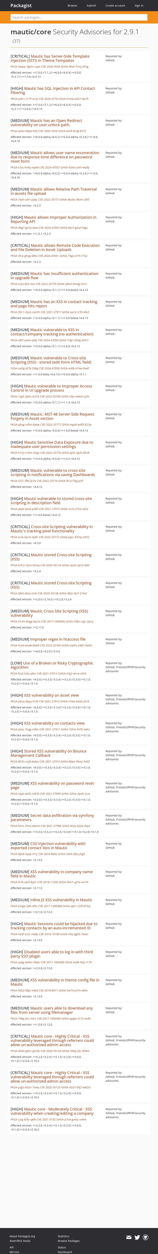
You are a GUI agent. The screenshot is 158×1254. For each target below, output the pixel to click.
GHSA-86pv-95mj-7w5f (75, 761)
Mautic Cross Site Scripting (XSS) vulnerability (49, 613)
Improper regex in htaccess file (58, 639)
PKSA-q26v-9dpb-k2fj (24, 131)
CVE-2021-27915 (49, 509)
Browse (72, 5)
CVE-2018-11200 (47, 882)
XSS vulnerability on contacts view (54, 723)
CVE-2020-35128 (48, 593)
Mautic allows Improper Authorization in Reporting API (53, 219)
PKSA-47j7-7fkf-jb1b (23, 481)
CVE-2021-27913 (47, 673)
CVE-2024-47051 (48, 256)
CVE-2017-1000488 (50, 906)
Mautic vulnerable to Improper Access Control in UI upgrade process (51, 388)
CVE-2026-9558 (50, 66)
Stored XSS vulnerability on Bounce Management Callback (49, 753)
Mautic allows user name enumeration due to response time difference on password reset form (55, 157)
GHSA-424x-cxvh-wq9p (75, 167)
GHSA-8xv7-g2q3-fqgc (74, 227)
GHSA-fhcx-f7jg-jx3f (70, 481)
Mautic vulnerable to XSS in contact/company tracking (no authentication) (52, 332)
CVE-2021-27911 (50, 729)
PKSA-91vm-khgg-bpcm (25, 621)
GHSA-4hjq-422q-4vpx (76, 826)
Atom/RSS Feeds (20, 1241)
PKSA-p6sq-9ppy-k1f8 (24, 701)
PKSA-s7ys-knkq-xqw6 (25, 167)
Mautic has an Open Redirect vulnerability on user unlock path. (46, 122)
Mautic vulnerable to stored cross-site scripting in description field (51, 500)
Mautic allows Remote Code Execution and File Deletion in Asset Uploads (55, 247)
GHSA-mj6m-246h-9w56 (76, 645)
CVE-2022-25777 (50, 424)
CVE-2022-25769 (50, 645)
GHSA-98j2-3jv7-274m (73, 593)
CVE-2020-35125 (50, 1087)
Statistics (63, 1236)
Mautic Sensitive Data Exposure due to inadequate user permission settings (52, 444)
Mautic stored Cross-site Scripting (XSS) (51, 557)
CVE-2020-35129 (50, 565)
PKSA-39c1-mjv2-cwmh (25, 312)
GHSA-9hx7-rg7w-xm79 (73, 882)
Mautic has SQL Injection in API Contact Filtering (53, 90)
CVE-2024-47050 (48, 340)
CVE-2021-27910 (50, 761)
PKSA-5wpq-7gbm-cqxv (25, 66)
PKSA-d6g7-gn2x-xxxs (24, 227)
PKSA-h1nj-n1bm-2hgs (25, 452)
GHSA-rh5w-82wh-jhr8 (74, 701)
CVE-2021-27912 (49, 701)
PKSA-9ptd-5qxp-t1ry (24, 854)
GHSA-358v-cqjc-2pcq (79, 621)
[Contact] (129, 1237)
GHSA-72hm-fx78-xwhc (75, 729)
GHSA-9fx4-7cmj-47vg (74, 66)
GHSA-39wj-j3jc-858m (76, 1051)
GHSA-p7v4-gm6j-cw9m (71, 1119)
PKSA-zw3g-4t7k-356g (24, 368)
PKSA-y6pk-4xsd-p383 (24, 509)
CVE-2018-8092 (47, 854)
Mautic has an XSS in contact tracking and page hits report (54, 303)
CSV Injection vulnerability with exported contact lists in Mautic (48, 845)
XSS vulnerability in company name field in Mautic (52, 874)
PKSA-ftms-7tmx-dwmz (25, 826)
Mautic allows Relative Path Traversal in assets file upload (54, 191)
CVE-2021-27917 (51, 312)
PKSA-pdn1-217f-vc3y (24, 99)
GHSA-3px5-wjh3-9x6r (76, 565)
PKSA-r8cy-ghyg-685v (24, 256)
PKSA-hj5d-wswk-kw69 (25, 645)
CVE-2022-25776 (50, 452)
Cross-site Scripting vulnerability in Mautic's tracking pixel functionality (52, 528)
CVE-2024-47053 (49, 227)
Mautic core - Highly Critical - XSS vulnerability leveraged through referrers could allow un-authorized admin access (52, 1040)
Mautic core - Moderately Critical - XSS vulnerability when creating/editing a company (52, 1111)
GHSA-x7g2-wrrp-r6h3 (72, 673)
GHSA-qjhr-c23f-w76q (76, 906)
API (12, 1247)
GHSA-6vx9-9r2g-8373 (72, 131)
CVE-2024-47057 (49, 167)
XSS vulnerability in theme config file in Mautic (55, 982)
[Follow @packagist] (137, 1237)
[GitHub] (145, 1237)
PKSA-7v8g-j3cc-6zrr (23, 1018)
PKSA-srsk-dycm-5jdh (24, 537)
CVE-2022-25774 (47, 481)
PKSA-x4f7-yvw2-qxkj (24, 340)
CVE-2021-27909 (50, 793)
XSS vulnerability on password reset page (52, 785)
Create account (115, 5)
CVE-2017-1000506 (53, 621)
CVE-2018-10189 (49, 934)
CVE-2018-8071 (48, 990)
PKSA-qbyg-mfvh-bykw (25, 424)
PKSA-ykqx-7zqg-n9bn (25, 729)
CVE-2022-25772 (49, 537)
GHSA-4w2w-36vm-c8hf (74, 199)
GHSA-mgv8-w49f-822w (77, 424)
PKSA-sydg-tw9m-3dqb (25, 962)
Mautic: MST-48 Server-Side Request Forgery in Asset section (52, 416)
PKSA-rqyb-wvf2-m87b (25, 793)
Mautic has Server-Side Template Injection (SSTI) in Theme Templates (50, 58)
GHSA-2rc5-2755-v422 (74, 509)
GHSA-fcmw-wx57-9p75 (73, 99)
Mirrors (14, 1252)
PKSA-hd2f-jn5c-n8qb (24, 934)
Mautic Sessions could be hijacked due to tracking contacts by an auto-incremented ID (54, 926)
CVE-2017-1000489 (52, 962)
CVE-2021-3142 (46, 1119)
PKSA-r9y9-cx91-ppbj (24, 199)
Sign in (139, 5)
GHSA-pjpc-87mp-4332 (74, 537)
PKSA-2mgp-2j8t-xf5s (24, 906)
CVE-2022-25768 (50, 396)
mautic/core (31, 31)
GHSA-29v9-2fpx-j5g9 (71, 854)
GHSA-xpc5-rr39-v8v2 (75, 312)
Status (62, 1247)
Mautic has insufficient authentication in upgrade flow (54, 275)
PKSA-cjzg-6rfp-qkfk (23, 1119)
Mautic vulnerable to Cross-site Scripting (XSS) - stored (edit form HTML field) (51, 360)
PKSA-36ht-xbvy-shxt (24, 593)
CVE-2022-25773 (48, 199)
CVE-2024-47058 (49, 368)
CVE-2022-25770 (46, 284)
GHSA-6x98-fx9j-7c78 (78, 962)
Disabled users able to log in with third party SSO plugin (52, 954)
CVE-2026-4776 (48, 99)
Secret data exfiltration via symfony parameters (52, 817)
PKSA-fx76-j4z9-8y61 (24, 882)
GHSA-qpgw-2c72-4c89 (76, 1018)
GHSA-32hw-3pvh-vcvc (75, 793)
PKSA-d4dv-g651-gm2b (25, 1051)
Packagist (21, 5)
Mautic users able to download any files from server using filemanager (52, 1010)
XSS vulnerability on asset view (51, 695)
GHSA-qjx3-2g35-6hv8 (75, 452)
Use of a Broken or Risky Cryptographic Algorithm (52, 665)
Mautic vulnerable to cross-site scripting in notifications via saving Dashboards (53, 472)
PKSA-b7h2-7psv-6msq (25, 565)
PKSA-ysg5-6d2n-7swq (25, 1087)
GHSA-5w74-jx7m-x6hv (73, 990)
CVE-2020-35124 (51, 1051)
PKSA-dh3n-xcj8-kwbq (25, 761)
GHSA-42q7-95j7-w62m (76, 1087)
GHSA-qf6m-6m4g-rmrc (72, 284)
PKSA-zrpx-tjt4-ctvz (23, 284)
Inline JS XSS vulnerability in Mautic (61, 899)
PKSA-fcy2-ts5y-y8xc (23, 673)
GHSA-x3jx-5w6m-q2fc (75, 396)
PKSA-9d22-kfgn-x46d (24, 990)
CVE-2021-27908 (51, 826)
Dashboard (65, 1252)
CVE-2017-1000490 (49, 1018)
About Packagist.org (22, 1236)
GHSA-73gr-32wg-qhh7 (73, 340)
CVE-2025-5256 (47, 131)
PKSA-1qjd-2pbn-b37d (25, 396)
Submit (91, 5)
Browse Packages (69, 1241)
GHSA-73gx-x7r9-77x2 (73, 256)
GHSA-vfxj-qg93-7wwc (74, 934)
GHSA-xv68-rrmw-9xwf (74, 368)
